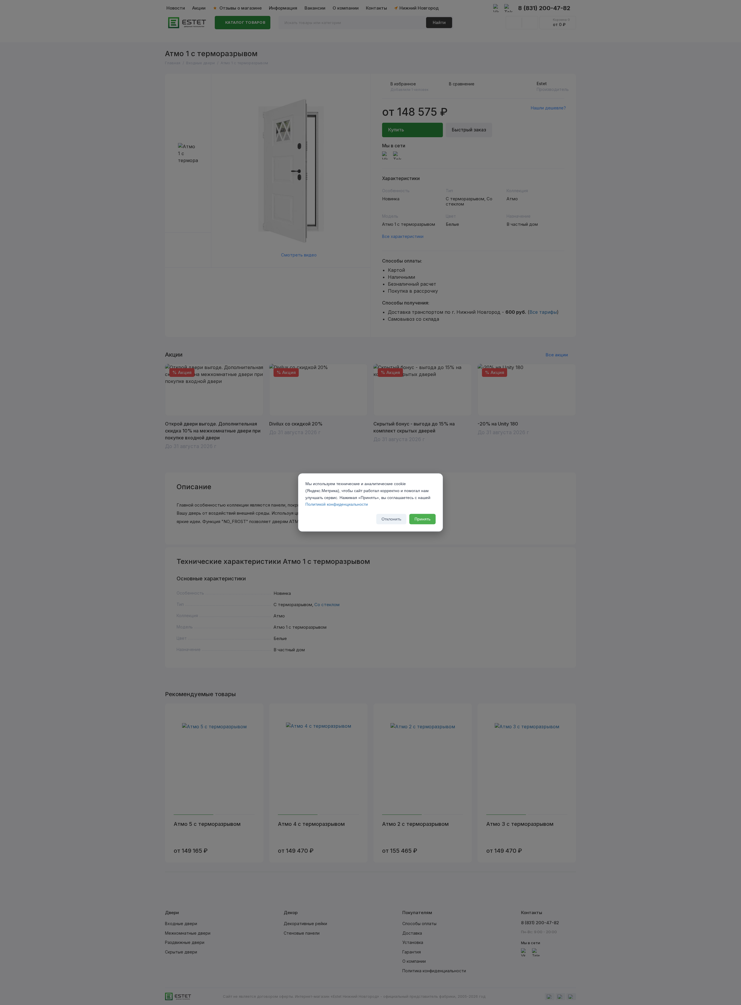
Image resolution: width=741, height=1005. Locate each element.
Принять (422, 519)
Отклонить (391, 519)
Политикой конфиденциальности (336, 504)
